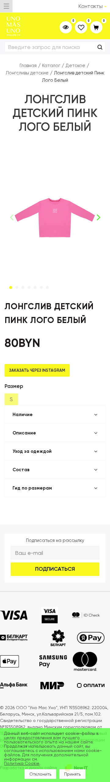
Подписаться (55, 569)
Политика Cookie (21, 763)
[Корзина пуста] (96, 27)
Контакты (90, 6)
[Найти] (99, 47)
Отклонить (40, 774)
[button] (98, 217)
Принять (72, 774)
